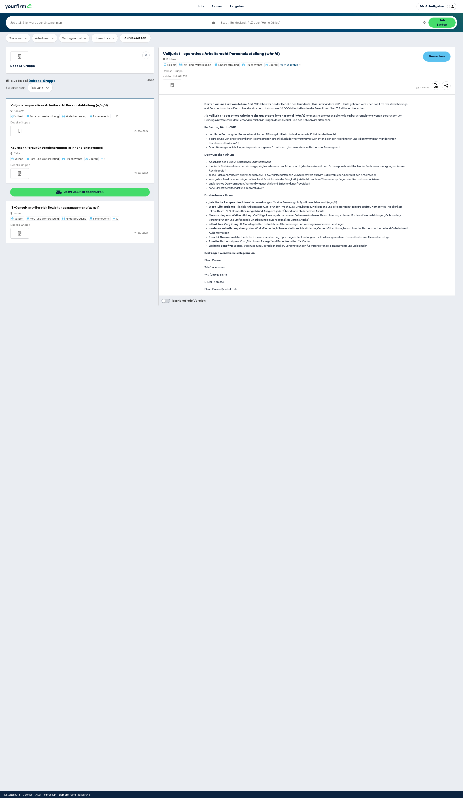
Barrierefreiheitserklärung (74, 794)
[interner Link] (18, 6)
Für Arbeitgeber (432, 6)
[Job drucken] (436, 85)
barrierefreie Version (189, 300)
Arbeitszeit (42, 38)
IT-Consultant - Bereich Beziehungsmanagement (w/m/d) (55, 207)
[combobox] (110, 22)
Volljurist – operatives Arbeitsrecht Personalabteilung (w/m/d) (59, 105)
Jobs (200, 6)
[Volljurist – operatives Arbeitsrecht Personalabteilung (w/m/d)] (80, 120)
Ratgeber (237, 6)
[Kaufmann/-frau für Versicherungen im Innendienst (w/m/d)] (80, 162)
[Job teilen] (446, 85)
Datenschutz (12, 794)
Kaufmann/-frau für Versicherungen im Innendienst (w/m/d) (56, 147)
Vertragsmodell (72, 38)
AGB (38, 794)
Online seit (16, 38)
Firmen (217, 6)
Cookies (28, 794)
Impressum (50, 794)
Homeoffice (102, 38)
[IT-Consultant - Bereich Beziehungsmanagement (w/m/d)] (80, 222)
